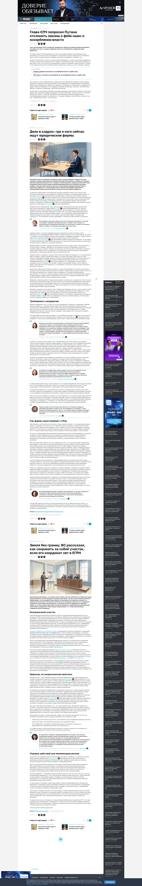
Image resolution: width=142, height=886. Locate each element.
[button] (39, 44)
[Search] (102, 23)
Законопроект (36, 101)
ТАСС (80, 57)
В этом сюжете (35, 69)
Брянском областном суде (64, 650)
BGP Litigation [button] (48, 204)
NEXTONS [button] (57, 208)
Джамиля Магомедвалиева (43, 511)
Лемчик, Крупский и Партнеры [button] (39, 239)
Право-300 (23, 23)
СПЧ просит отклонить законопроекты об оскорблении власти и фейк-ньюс (59, 75)
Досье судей (44, 23)
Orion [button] (73, 317)
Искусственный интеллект (52, 514)
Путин (45, 101)
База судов (54, 23)
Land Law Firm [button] (53, 758)
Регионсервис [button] (52, 698)
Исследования (64, 23)
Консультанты (36, 514)
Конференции (33, 23)
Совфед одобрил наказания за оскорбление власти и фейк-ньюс (55, 71)
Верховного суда (64, 658)
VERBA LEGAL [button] (40, 294)
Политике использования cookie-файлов (37, 884)
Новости (53, 101)
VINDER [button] (46, 261)
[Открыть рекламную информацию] (121, 359)
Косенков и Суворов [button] (36, 197)
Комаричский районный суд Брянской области (44, 631)
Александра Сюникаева (41, 811)
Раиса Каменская (57, 511)
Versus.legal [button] (68, 679)
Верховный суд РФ (57, 811)
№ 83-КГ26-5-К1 (78, 658)
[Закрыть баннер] (30, 872)
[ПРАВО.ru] (26, 19)
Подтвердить (110, 882)
